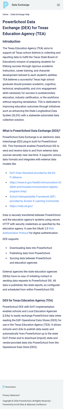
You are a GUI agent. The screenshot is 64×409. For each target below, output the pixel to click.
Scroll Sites (19, 404)
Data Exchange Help (20, 14)
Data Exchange (20, 4)
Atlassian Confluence (36, 404)
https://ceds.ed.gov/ (21, 206)
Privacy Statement (11, 395)
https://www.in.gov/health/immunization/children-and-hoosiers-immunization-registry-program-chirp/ (35, 187)
